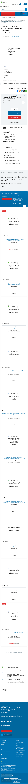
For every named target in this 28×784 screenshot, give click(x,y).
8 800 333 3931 (16, 4)
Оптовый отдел (4, 756)
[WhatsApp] (26, 91)
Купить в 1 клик (14, 117)
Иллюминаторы (15, 36)
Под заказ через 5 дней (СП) (10, 160)
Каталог (17, 740)
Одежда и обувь (19, 752)
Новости (3, 742)
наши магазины (7, 734)
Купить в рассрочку (15, 122)
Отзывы (3, 746)
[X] (24, 91)
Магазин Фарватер (11, 768)
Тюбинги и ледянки (20, 756)
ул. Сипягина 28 (7, 149)
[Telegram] (22, 91)
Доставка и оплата (5, 749)
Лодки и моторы (19, 745)
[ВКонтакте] (18, 91)
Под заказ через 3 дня (9, 152)
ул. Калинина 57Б (8, 147)
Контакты (3, 748)
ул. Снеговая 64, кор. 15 (9, 150)
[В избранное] (23, 102)
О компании (3, 740)
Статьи (2, 744)
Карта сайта (4, 758)
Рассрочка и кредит (5, 754)
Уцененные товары (20, 758)
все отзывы (8, 693)
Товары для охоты (20, 754)
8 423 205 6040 (17, 200)
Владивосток (4, 6)
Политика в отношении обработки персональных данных (8, 766)
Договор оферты (4, 763)
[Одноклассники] (20, 91)
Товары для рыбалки (20, 750)
